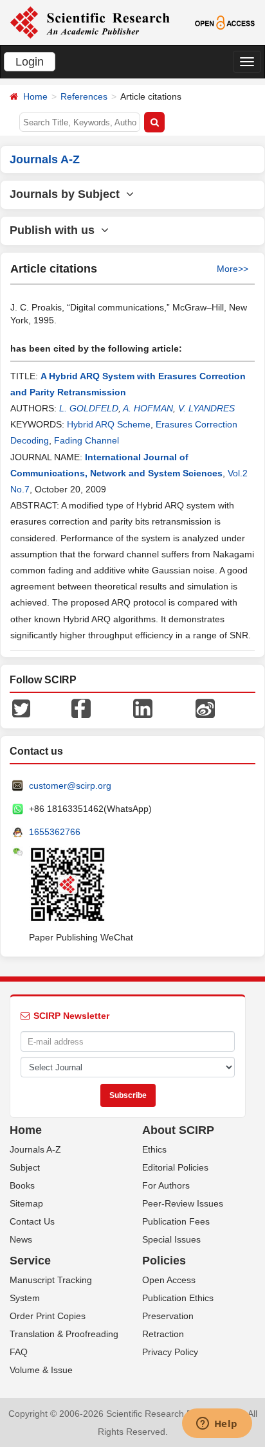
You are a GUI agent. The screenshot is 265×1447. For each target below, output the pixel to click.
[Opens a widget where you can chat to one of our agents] (216, 1424)
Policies (164, 1260)
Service (30, 1260)
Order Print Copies (48, 1316)
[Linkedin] (142, 708)
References (83, 96)
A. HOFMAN (148, 408)
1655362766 (54, 832)
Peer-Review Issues (182, 1203)
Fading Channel (86, 440)
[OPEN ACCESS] (225, 22)
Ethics (154, 1149)
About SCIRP (178, 1130)
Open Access (169, 1280)
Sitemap (26, 1203)
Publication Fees (176, 1221)
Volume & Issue (41, 1370)
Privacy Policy (170, 1352)
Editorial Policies (175, 1167)
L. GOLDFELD (88, 408)
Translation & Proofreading (64, 1334)
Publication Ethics (178, 1298)
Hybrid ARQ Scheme (109, 424)
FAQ (19, 1352)
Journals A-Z (35, 1149)
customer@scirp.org (70, 785)
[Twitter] (21, 708)
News (21, 1239)
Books (22, 1185)
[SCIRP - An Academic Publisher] (90, 22)
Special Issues (171, 1239)
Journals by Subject (68, 194)
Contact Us (32, 1221)
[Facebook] (81, 708)
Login (29, 61)
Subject (25, 1167)
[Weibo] (205, 708)
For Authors (166, 1185)
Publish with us (55, 230)
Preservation (168, 1316)
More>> (232, 269)
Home (35, 96)
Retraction (163, 1334)
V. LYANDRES (206, 408)
